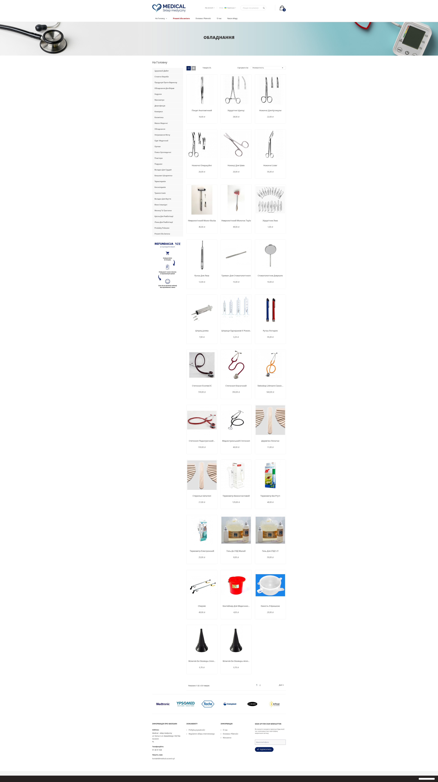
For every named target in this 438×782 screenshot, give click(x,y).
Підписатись (265, 749)
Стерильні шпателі (202, 496)
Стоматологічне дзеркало (270, 275)
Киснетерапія (160, 187)
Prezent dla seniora (162, 234)
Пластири (159, 158)
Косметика (159, 117)
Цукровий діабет (162, 71)
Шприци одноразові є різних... (236, 330)
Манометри (159, 100)
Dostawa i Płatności (230, 734)
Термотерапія (160, 181)
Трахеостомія (160, 193)
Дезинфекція (160, 106)
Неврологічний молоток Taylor (236, 220)
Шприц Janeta (202, 330)
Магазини (226, 737)
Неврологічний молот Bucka (202, 220)
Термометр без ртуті (270, 496)
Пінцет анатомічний (202, 110)
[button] (427, 779)
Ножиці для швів (236, 165)
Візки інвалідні (161, 204)
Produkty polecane (162, 228)
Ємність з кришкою (270, 606)
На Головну (159, 62)
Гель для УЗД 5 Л (270, 551)
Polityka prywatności (196, 730)
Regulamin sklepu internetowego (201, 734)
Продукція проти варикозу (166, 82)
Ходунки (158, 94)
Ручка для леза (201, 275)
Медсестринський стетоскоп (236, 441)
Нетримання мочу (162, 135)
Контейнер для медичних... (236, 606)
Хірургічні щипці (236, 110)
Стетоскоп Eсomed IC (202, 385)
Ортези (158, 146)
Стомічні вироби (162, 76)
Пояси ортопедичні (163, 152)
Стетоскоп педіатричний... (202, 441)
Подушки (158, 164)
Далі (281, 685)
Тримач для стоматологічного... (237, 275)
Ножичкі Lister (270, 165)
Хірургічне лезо (270, 220)
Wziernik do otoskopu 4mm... (236, 661)
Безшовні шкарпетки (163, 175)
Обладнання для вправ (164, 88)
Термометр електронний (202, 551)
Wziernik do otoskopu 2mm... (201, 661)
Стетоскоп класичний (236, 385)
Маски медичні (161, 123)
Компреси (159, 111)
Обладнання (160, 129)
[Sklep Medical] (167, 266)
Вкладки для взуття (163, 199)
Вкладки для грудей (163, 170)
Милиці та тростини (163, 210)
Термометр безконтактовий (236, 496)
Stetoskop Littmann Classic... (270, 385)
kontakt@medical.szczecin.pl (163, 758)
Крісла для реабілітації (164, 216)
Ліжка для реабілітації (164, 222)
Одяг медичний (161, 140)
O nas (224, 730)
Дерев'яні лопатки (270, 441)
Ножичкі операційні (202, 165)
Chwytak (202, 606)
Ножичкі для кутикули (270, 110)
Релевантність (268, 67)
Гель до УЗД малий (236, 551)
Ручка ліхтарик (270, 330)
